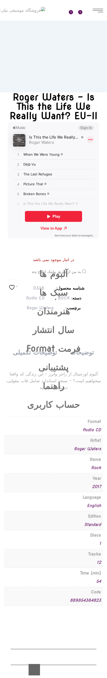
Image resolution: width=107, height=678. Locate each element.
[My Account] (59, 11)
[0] (83, 10)
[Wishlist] (72, 10)
